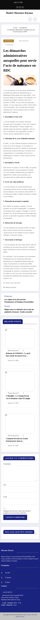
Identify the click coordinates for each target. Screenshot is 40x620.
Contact (7, 582)
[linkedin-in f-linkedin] (23, 7)
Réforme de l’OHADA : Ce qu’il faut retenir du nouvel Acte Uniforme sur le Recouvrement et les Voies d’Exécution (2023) (18, 354)
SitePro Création (27, 614)
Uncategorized (8, 40)
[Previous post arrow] (35, 299)
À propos (8, 577)
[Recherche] (30, 19)
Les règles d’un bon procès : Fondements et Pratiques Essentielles (19, 301)
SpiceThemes (21, 616)
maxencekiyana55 (24, 40)
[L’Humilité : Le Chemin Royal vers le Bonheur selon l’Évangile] (20, 381)
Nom (4, 485)
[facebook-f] (17, 7)
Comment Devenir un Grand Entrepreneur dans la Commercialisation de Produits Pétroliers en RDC (17, 440)
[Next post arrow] (35, 310)
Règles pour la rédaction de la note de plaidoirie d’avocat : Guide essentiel (19, 310)
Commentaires (7, 464)
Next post (7, 306)
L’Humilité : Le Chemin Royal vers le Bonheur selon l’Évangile (18, 397)
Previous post (8, 296)
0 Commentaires (9, 44)
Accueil (7, 573)
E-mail (5, 497)
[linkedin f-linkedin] (20, 7)
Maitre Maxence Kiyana (19, 13)
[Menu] (3, 19)
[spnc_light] (35, 19)
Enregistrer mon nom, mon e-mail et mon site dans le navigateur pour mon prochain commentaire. (17, 512)
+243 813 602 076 (7, 592)
